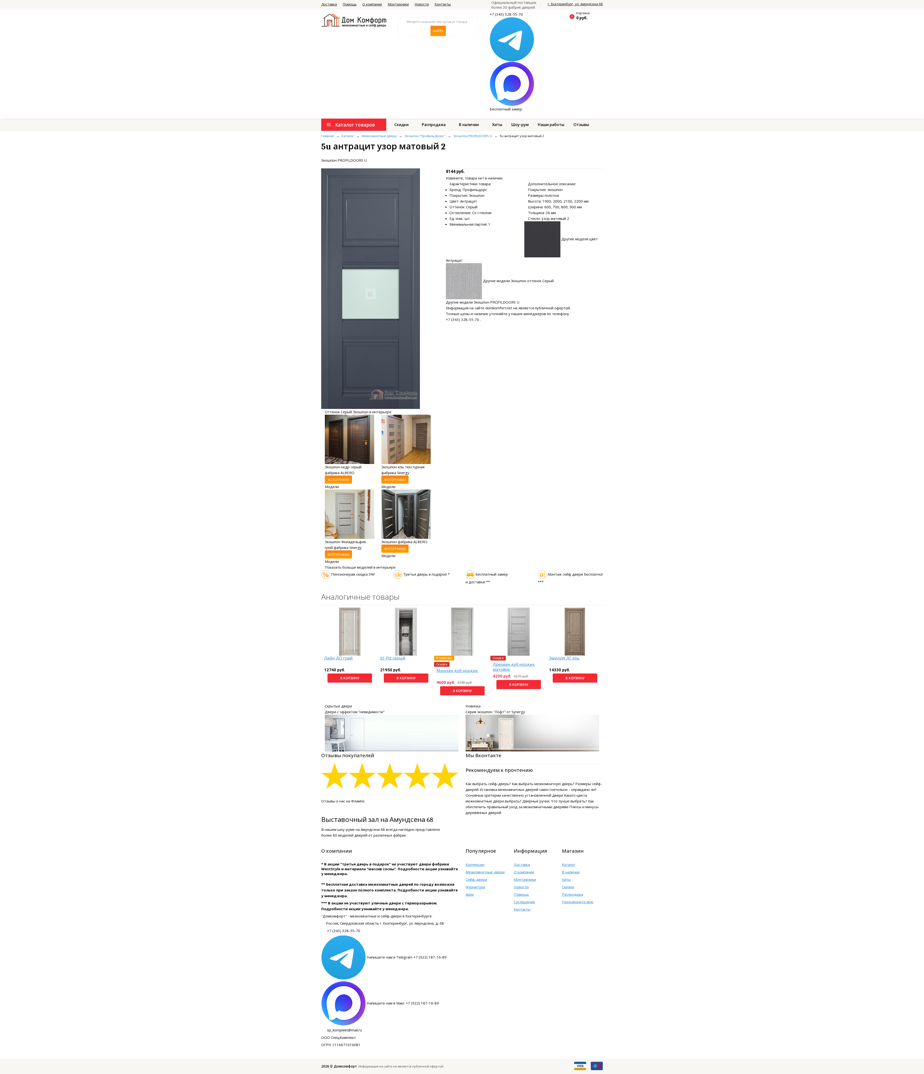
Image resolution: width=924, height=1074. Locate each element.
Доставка (329, 4)
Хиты (497, 124)
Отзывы (581, 124)
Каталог (568, 864)
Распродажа (434, 124)
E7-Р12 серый (392, 658)
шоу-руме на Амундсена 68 (361, 829)
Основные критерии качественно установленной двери (514, 795)
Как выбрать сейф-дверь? (488, 783)
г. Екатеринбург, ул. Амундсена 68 (575, 4)
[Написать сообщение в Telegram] (512, 39)
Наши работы (551, 124)
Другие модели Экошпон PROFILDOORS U (482, 302)
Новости (422, 4)
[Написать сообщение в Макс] (512, 83)
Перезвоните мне (577, 901)
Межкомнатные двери (485, 872)
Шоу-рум (520, 124)
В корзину (349, 678)
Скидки (401, 124)
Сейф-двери (476, 879)
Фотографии (338, 479)
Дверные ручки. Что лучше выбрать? (554, 801)
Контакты (443, 4)
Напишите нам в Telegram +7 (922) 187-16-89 (407, 957)
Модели (332, 486)
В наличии (469, 124)
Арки (470, 894)
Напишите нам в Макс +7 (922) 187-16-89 (403, 1003)
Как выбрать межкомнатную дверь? (543, 783)
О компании (372, 4)
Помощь (350, 4)
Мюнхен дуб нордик (457, 670)
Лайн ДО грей (338, 658)
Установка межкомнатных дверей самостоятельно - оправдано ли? (538, 789)
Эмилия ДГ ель (564, 658)
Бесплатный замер (506, 109)
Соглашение (524, 901)
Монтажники (398, 4)
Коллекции (475, 864)
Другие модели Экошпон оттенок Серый (518, 280)
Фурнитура (475, 886)
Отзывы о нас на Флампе (343, 801)
